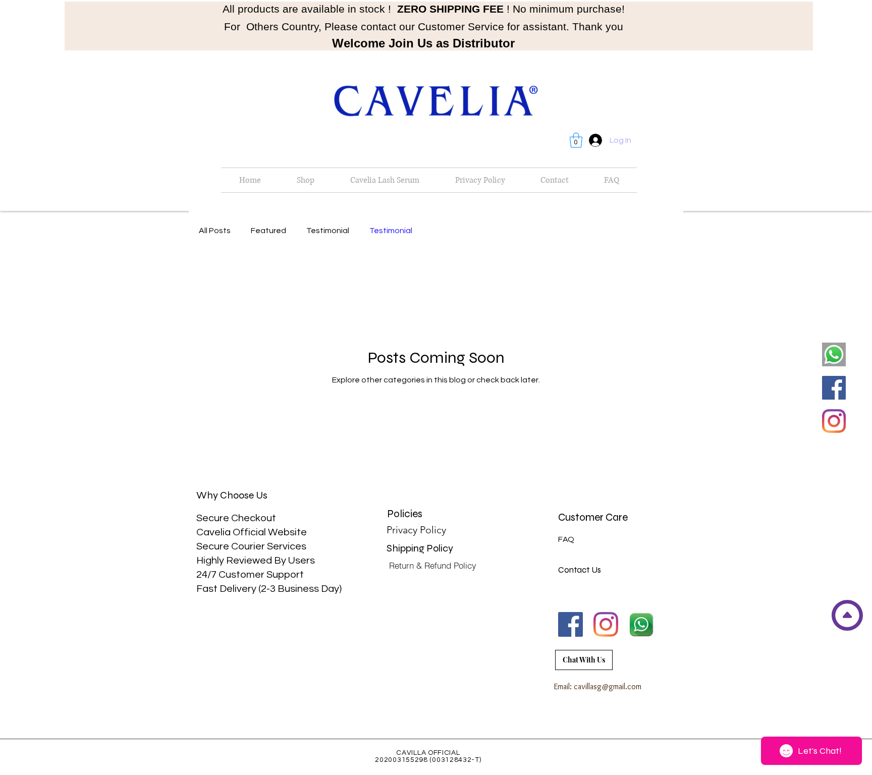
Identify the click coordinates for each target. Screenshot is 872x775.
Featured (268, 231)
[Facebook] (834, 388)
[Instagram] (834, 421)
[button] (576, 140)
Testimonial (327, 231)
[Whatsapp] (834, 354)
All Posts (215, 231)
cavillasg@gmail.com (607, 686)
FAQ (566, 539)
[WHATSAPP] (641, 624)
